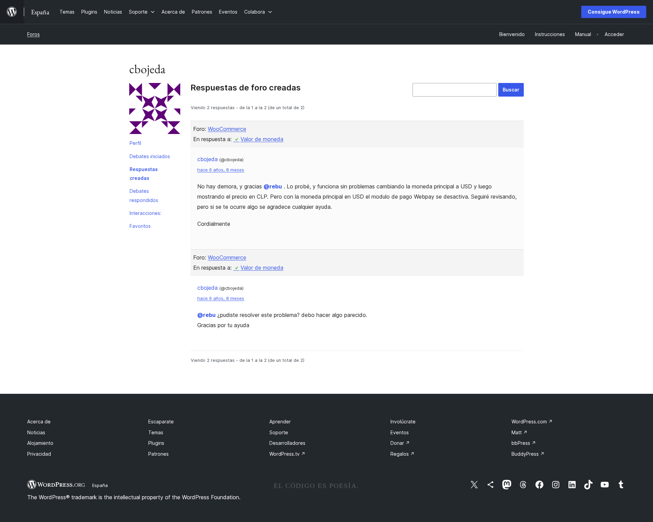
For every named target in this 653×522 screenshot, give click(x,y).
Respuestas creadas (144, 173)
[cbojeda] (154, 110)
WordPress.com (532, 421)
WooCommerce (227, 128)
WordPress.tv (287, 454)
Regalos (402, 454)
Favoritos (140, 226)
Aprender (280, 421)
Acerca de (39, 421)
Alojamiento (40, 443)
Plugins (156, 443)
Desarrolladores (287, 443)
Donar (400, 443)
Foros (33, 34)
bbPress (524, 443)
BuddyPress (528, 454)
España (100, 485)
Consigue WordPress (614, 12)
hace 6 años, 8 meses (220, 169)
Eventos (399, 432)
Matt (520, 432)
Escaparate (161, 421)
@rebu (273, 186)
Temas (155, 432)
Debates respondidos (144, 195)
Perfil (135, 143)
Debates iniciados (150, 156)
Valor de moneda (261, 139)
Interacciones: (146, 213)
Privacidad (39, 454)
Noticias (36, 432)
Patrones (158, 454)
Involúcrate (403, 421)
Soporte (278, 432)
